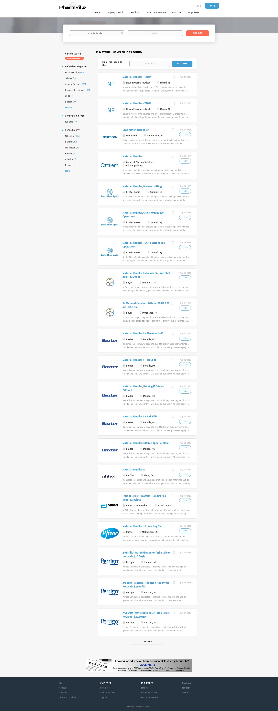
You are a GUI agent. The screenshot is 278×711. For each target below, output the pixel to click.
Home (62, 683)
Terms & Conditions (68, 697)
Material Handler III (133, 469)
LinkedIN (186, 688)
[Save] (173, 77)
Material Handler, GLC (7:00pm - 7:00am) (145, 443)
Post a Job (105, 688)
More (67, 107)
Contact (62, 688)
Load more (147, 641)
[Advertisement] (210, 106)
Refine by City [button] (71, 130)
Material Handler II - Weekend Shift (143, 333)
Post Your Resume (149, 697)
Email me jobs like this (112, 64)
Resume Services (149, 692)
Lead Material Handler (135, 130)
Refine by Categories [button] (75, 66)
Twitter (185, 692)
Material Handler (132, 156)
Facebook (186, 683)
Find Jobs (197, 33)
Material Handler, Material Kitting (142, 186)
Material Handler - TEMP (136, 77)
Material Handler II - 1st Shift (139, 360)
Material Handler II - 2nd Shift (139, 416)
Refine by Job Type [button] (74, 115)
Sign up (212, 5)
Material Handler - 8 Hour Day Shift (142, 526)
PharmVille (149, 707)
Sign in (198, 5)
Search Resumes (108, 692)
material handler (74, 58)
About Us (63, 692)
